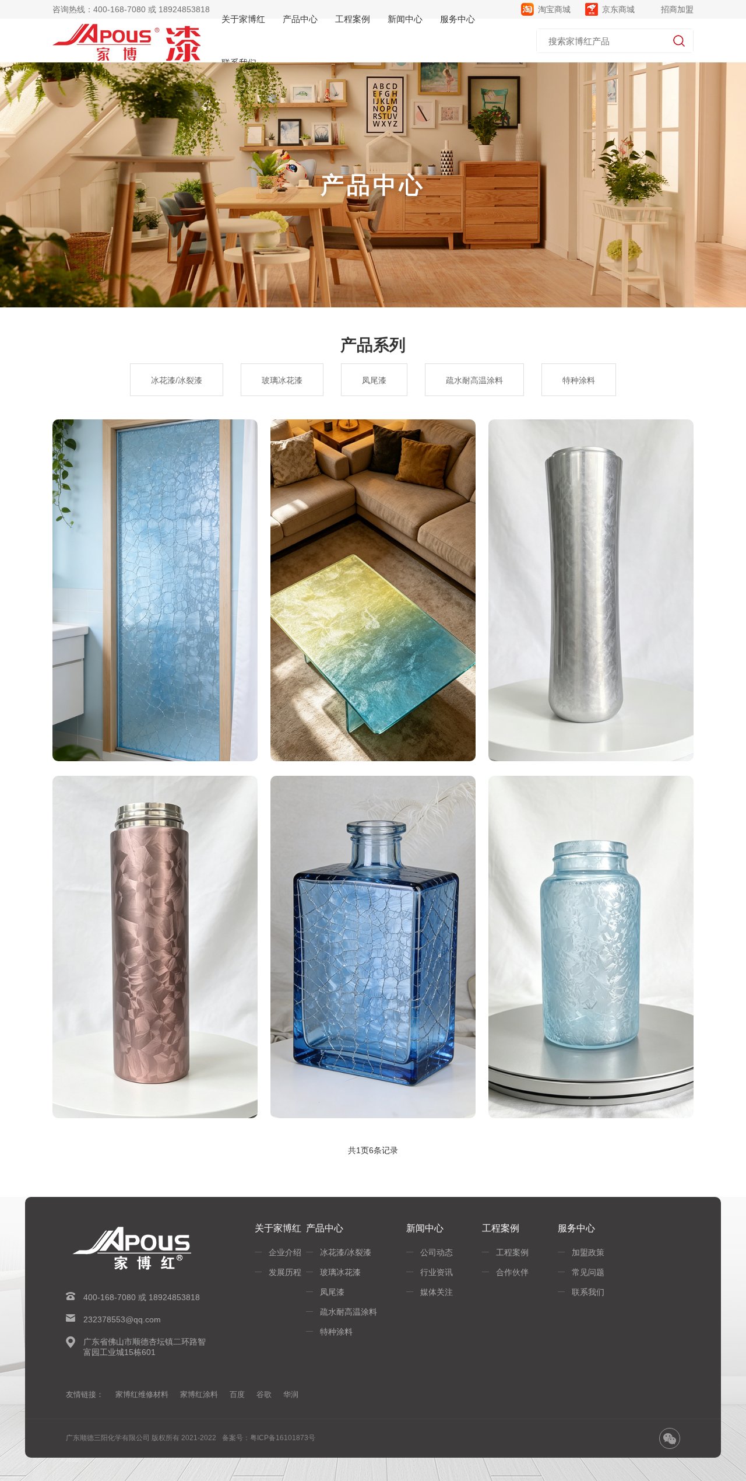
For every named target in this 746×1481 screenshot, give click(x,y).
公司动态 (436, 1252)
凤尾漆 (374, 380)
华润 (290, 1394)
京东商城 (618, 9)
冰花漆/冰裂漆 (176, 380)
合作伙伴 (512, 1272)
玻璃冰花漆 (282, 380)
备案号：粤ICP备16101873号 (268, 1438)
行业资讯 (436, 1272)
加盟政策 (588, 1252)
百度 (237, 1394)
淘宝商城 (554, 9)
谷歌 (264, 1394)
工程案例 (512, 1252)
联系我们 (588, 1292)
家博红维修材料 (141, 1394)
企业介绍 (285, 1252)
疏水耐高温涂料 (474, 380)
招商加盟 (677, 9)
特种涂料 (578, 380)
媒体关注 (436, 1292)
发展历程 (285, 1272)
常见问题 (588, 1272)
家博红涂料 (199, 1394)
